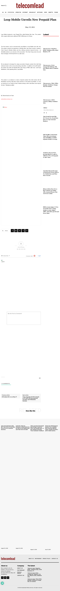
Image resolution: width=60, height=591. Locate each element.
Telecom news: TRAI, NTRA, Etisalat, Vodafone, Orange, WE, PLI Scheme (50, 85)
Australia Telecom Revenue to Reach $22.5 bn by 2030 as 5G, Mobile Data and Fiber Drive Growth (51, 173)
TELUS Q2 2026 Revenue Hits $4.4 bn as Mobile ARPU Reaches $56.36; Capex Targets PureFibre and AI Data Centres (51, 428)
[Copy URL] (12, 230)
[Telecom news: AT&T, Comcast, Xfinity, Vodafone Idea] (51, 93)
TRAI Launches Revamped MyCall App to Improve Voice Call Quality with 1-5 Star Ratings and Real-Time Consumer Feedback (37, 428)
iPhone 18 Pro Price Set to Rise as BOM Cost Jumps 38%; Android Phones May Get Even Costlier (50, 191)
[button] (4, 5)
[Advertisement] (51, 224)
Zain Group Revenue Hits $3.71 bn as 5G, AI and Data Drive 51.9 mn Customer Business (50, 119)
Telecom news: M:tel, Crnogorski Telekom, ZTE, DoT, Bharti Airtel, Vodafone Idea (50, 67)
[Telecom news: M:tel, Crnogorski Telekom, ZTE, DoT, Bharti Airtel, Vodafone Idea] (51, 59)
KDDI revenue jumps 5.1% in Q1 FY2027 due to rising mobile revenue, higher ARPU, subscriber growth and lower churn (51, 210)
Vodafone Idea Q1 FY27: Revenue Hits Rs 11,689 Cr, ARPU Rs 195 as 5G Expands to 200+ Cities (50, 155)
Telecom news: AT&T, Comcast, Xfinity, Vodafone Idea (50, 101)
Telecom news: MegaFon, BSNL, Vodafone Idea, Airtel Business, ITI (50, 50)
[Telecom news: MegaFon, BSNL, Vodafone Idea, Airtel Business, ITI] (51, 42)
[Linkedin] (16, 230)
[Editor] (22, 165)
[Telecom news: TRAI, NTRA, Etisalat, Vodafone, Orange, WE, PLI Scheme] (51, 77)
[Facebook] (23, 230)
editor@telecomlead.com (6, 99)
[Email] (26, 230)
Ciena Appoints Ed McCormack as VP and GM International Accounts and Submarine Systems (31, 398)
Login (39, 255)
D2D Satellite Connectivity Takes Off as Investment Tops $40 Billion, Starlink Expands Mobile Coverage (50, 137)
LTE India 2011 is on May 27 (9, 397)
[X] (19, 230)
